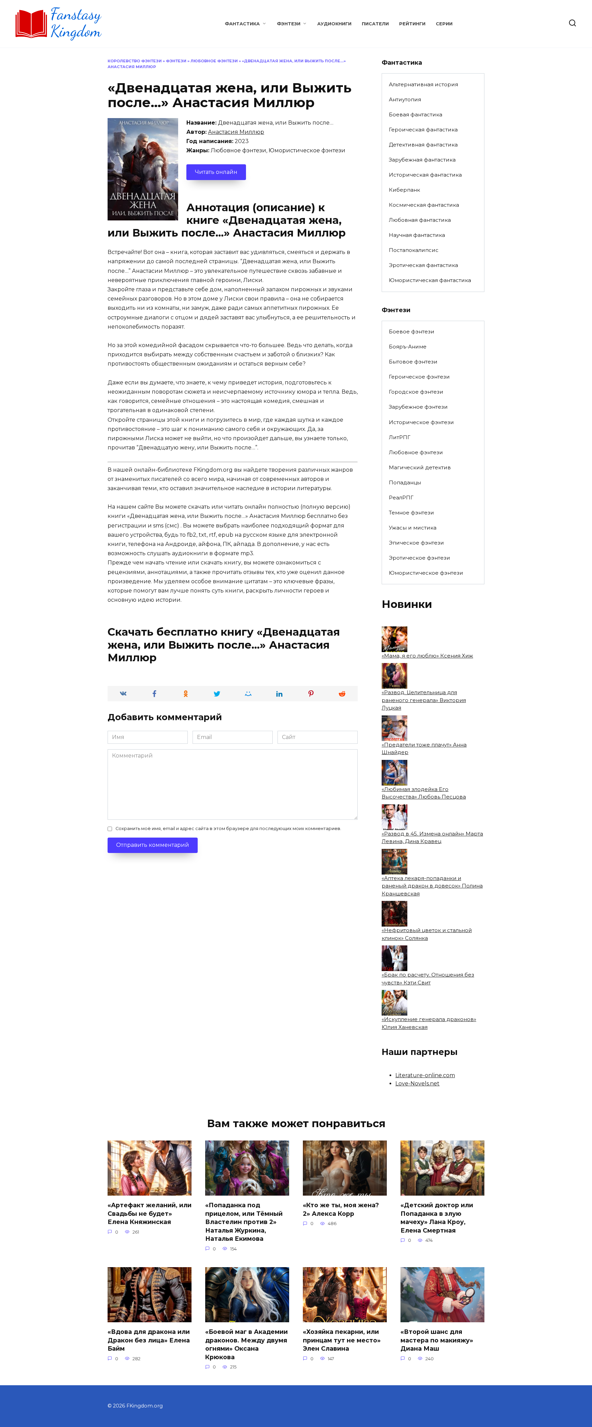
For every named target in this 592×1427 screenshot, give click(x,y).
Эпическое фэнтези (416, 542)
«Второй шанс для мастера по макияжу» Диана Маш (436, 1340)
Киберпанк (404, 190)
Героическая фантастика (423, 129)
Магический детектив (420, 467)
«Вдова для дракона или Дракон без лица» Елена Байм (149, 1340)
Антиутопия (405, 99)
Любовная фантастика (420, 220)
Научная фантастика (417, 235)
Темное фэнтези (411, 512)
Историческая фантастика (425, 174)
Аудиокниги (334, 23)
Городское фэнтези (416, 391)
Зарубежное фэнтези (418, 407)
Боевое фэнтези (411, 331)
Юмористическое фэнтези (426, 573)
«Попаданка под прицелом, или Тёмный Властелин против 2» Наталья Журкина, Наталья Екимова (244, 1222)
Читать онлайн (216, 172)
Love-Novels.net (417, 1083)
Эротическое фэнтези (419, 558)
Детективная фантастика (423, 144)
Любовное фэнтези (214, 61)
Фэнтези (288, 23)
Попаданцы (405, 482)
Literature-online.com (425, 1075)
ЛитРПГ (399, 437)
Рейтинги (412, 23)
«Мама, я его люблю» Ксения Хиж (427, 655)
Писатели (375, 23)
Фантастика (242, 23)
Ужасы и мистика (412, 527)
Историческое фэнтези (421, 422)
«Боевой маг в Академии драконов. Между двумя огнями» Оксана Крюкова (246, 1344)
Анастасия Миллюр (236, 132)
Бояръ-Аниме (408, 346)
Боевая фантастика (415, 114)
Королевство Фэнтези (135, 61)
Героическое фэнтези (419, 376)
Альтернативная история (423, 84)
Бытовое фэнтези (413, 361)
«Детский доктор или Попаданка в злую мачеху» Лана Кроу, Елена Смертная (436, 1217)
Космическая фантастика (424, 205)
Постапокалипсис (414, 250)
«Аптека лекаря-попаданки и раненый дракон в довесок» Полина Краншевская (432, 886)
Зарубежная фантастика (422, 159)
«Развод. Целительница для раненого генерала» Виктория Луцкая (424, 700)
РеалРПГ (401, 497)
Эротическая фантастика (423, 265)
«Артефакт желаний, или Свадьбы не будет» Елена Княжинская (150, 1213)
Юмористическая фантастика (430, 280)
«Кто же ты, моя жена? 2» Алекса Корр (341, 1209)
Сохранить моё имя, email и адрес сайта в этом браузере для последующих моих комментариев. (228, 828)
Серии (444, 23)
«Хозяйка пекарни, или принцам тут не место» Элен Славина (342, 1340)
